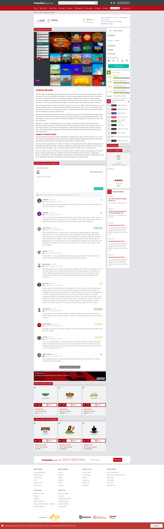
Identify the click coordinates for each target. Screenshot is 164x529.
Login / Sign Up (123, 3)
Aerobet (60, 472)
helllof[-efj (111, 169)
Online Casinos (115, 8)
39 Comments (89, 22)
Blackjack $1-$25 (39, 493)
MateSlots (61, 475)
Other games (89, 8)
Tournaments (126, 8)
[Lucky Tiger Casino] (113, 121)
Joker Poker (110, 482)
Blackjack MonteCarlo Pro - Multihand (44, 504)
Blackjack (62, 8)
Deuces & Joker (111, 485)
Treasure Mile (121, 105)
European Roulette (63, 493)
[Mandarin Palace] (113, 109)
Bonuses (105, 8)
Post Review (99, 189)
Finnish (117, 40)
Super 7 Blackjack (39, 501)
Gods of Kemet (38, 477)
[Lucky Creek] (113, 133)
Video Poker (53, 8)
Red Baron (85, 485)
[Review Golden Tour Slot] (45, 430)
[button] (39, 59)
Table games (78, 8)
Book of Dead (86, 472)
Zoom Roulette (62, 506)
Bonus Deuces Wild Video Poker (116, 475)
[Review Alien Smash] (94, 395)
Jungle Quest (63, 409)
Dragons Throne (38, 482)
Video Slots (43, 8)
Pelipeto (60, 477)
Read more (100, 379)
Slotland (120, 125)
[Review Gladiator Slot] (94, 430)
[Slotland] (113, 125)
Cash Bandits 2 (87, 475)
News (35, 8)
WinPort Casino (122, 140)
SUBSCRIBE (117, 460)
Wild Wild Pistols (38, 475)
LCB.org (77, 195)
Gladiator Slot (88, 445)
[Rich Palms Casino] (113, 137)
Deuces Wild (110, 477)
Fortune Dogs (37, 485)
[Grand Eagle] (113, 113)
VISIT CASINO (118, 66)
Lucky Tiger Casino (121, 121)
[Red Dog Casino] (113, 117)
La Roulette (61, 496)
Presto (35, 480)
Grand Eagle (121, 113)
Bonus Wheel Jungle (39, 472)
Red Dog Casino (122, 117)
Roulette (69, 8)
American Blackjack (39, 506)
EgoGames (61, 485)
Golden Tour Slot (40, 445)
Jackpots (98, 8)
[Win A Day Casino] (113, 129)
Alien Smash (88, 409)
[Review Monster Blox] (45, 395)
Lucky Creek (121, 133)
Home (36, 12)
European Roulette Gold (64, 498)
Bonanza (85, 477)
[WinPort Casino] (113, 141)
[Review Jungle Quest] (70, 395)
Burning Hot (86, 480)
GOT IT (156, 526)
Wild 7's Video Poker (112, 472)
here (74, 526)
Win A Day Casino (122, 129)
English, (110, 40)
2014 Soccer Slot (64, 445)
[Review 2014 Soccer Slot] (70, 430)
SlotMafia (60, 480)
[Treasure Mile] (113, 105)
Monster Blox (39, 409)
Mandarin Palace (123, 109)
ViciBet (60, 482)
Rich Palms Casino (123, 136)
